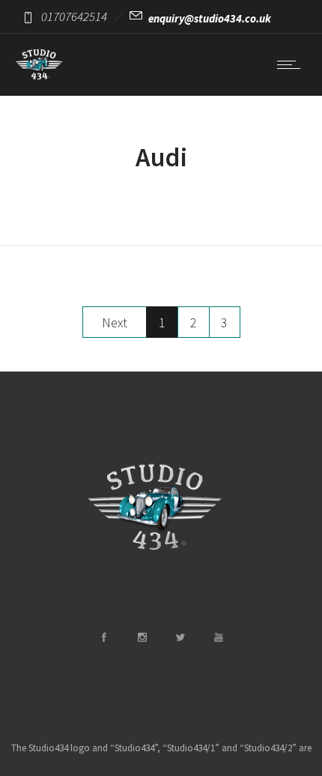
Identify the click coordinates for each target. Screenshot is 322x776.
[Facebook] (103, 637)
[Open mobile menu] (292, 64)
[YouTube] (218, 637)
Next (114, 322)
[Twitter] (179, 637)
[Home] (39, 76)
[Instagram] (141, 637)
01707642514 (74, 16)
